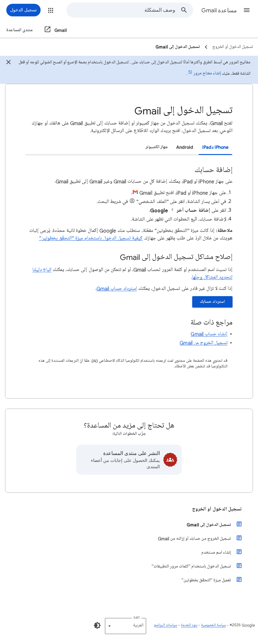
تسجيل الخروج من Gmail (203, 342)
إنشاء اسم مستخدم (216, 552)
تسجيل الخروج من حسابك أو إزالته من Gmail (194, 539)
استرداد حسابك (212, 302)
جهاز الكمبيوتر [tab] (157, 147)
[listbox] (125, 626)
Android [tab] (184, 147)
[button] (246, 10)
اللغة (136, 617)
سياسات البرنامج (165, 625)
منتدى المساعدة (19, 30)
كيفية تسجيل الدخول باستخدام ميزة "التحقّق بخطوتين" (91, 238)
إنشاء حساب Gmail (209, 333)
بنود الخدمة (189, 625)
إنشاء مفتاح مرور (207, 73)
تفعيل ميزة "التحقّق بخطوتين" (206, 580)
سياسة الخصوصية (213, 625)
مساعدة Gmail (219, 10)
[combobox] (121, 10)
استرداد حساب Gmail (117, 288)
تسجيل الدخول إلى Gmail (209, 525)
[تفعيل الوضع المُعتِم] (97, 625)
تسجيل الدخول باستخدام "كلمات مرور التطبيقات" (191, 566)
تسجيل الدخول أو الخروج (217, 509)
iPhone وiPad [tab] (215, 147)
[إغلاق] (8, 63)
